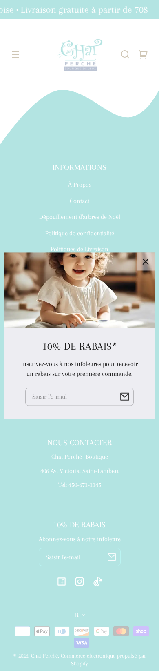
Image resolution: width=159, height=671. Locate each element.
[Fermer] (146, 261)
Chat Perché (44, 656)
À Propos (79, 184)
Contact (79, 201)
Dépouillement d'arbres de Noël (79, 217)
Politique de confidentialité (79, 233)
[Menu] (15, 54)
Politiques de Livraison (79, 249)
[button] (125, 54)
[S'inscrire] (112, 557)
